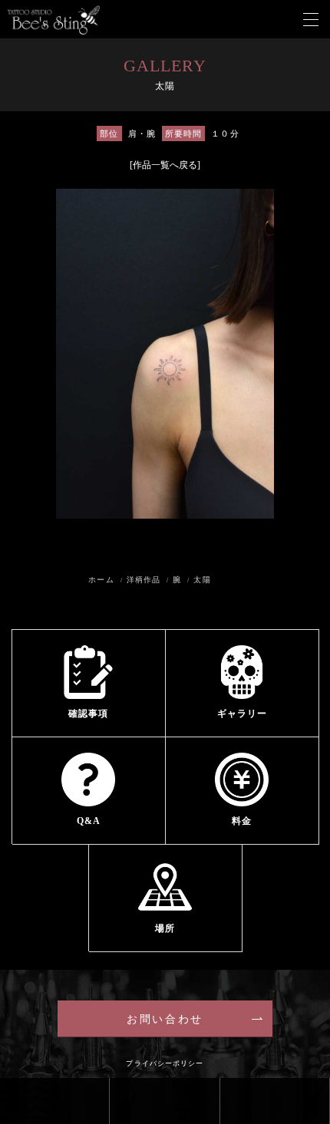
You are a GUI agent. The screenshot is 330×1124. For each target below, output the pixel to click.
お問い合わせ (165, 1019)
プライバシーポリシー (164, 1063)
